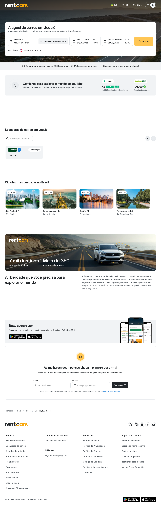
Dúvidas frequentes (131, 456)
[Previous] (147, 138)
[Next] (153, 138)
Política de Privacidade (112, 391)
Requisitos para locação (133, 461)
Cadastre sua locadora (55, 440)
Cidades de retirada (15, 451)
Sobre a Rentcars (91, 440)
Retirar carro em (20, 39)
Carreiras (87, 472)
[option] (23, 435)
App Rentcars (12, 472)
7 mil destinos (24, 261)
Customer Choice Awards (18, 488)
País (19, 411)
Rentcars (9, 411)
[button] (110, 81)
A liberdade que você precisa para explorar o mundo (35, 280)
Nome (35, 380)
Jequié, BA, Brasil (43, 411)
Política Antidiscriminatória (95, 467)
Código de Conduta (92, 461)
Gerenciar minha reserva (133, 446)
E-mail (75, 380)
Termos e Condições (93, 456)
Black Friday (12, 477)
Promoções (11, 467)
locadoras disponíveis (53, 265)
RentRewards (12, 461)
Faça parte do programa (56, 455)
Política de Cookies (92, 451)
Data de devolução (115, 39)
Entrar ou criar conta (131, 440)
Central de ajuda (129, 451)
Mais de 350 (56, 261)
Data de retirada (83, 39)
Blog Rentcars (12, 483)
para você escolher (18, 265)
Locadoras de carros (16, 446)
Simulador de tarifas (15, 440)
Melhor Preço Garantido (133, 467)
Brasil (28, 411)
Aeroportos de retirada (17, 456)
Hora (94, 39)
